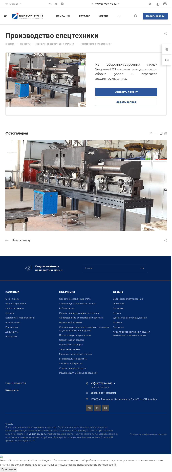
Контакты (12, 390)
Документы (11, 331)
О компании (12, 298)
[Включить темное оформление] (150, 4)
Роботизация (66, 308)
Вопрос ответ (12, 322)
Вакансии (11, 336)
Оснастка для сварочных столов (77, 303)
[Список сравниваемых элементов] (158, 4)
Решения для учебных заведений (78, 372)
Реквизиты (11, 327)
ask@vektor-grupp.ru (103, 392)
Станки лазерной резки (72, 368)
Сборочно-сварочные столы (75, 298)
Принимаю (8, 469)
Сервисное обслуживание (128, 298)
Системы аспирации (70, 363)
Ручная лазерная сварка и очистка (79, 313)
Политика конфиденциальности (148, 434)
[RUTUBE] (56, 4)
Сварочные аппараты (71, 339)
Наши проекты (15, 383)
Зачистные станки (69, 349)
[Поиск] (135, 16)
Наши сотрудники (15, 303)
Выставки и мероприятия (20, 317)
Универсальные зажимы (73, 358)
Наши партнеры (14, 308)
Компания (12, 291)
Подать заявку (155, 15)
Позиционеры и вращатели (75, 335)
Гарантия (118, 327)
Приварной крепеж (70, 322)
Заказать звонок (100, 387)
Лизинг (117, 313)
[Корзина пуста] (165, 3)
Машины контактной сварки (75, 354)
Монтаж (117, 322)
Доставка (118, 308)
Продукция (67, 291)
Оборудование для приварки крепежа (81, 317)
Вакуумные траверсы (71, 344)
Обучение (118, 303)
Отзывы (9, 313)
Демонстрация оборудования (130, 317)
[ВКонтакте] (50, 4)
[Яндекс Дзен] (62, 4)
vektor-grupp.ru (37, 433)
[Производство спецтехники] (46, 80)
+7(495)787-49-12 (106, 3)
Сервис (118, 291)
